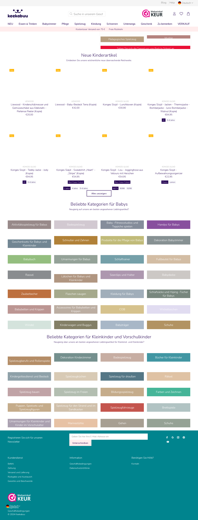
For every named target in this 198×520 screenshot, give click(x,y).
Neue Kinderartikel (99, 55)
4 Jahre (75, 188)
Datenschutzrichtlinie (80, 468)
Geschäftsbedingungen (81, 463)
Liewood (29, 101)
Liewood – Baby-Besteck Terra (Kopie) (76, 104)
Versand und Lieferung (18, 472)
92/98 (129, 188)
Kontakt (135, 463)
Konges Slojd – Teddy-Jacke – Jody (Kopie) (29, 171)
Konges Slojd (122, 101)
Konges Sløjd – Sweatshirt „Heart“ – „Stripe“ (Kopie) (75, 171)
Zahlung (12, 468)
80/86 (122, 188)
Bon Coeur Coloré (76, 182)
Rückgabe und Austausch (20, 476)
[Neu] (29, 82)
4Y (164, 120)
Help (172, 2)
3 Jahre (67, 188)
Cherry (165, 182)
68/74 (115, 188)
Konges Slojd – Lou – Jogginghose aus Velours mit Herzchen (122, 171)
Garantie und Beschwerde (20, 481)
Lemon (172, 182)
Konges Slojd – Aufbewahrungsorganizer (168, 171)
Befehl (11, 463)
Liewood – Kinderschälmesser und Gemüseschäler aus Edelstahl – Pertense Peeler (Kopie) (29, 108)
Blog (163, 2)
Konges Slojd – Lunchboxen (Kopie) (122, 104)
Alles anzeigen (99, 193)
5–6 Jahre (171, 120)
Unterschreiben (80, 443)
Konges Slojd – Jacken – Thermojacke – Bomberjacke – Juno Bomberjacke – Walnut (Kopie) (169, 108)
